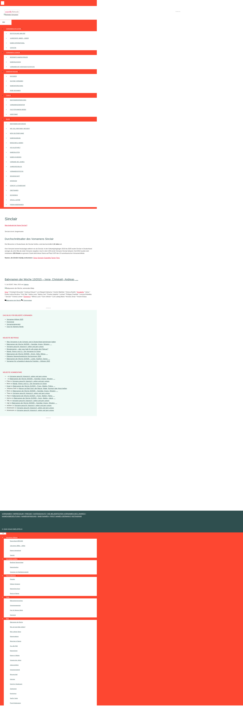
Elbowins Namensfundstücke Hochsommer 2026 (24, 356)
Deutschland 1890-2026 (17, 33)
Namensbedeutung (11, 516)
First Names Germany (60, 516)
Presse (28, 514)
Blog (8, 119)
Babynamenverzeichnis (18, 100)
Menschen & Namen (16, 143)
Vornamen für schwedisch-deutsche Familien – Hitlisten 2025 (28, 361)
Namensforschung (16, 86)
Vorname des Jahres (17, 162)
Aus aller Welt (15, 147)
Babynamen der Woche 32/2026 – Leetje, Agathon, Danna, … (28, 359)
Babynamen (43, 516)
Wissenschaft (15, 176)
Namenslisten (15, 152)
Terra (58, 258)
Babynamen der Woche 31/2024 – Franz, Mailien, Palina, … (34, 386)
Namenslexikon (15, 62)
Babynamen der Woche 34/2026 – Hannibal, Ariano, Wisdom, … (29, 344)
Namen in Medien (15, 157)
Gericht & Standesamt (18, 185)
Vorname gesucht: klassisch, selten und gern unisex (25, 347)
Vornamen (7, 514)
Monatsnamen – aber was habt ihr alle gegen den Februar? (27, 349)
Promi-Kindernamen (17, 204)
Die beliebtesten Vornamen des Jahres (66, 514)
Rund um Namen (15, 90)
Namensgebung (15, 138)
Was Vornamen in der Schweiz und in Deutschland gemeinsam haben (31, 342)
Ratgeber (13, 76)
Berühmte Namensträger (19, 57)
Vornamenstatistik (16, 171)
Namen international (17, 43)
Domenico (27, 296)
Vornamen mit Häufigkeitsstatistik (22, 67)
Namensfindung (12, 71)
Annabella (80, 292)
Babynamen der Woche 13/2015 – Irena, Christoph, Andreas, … (41, 279)
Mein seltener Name (17, 133)
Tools (8, 95)
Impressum (18, 514)
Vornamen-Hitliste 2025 (15, 319)
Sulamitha (47, 258)
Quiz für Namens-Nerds (18, 109)
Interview (13, 181)
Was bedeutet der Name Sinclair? (16, 225)
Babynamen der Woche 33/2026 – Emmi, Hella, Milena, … (27, 354)
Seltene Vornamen (16, 81)
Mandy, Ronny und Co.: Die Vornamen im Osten (24, 351)
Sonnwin (41, 258)
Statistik (13, 47)
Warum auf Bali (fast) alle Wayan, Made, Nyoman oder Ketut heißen (43, 388)
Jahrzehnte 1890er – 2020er (19, 38)
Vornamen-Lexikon (13, 52)
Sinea (35, 258)
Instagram (77, 516)
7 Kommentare (27, 300)
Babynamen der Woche (18, 124)
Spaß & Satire (15, 200)
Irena (6, 292)
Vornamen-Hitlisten (13, 29)
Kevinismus (14, 195)
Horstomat (14, 114)
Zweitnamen (14, 190)
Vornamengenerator (17, 105)
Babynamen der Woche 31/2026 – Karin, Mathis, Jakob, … (34, 398)
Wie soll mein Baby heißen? (20, 128)
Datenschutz (39, 514)
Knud (8, 386)
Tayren (53, 258)
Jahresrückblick (16, 166)
